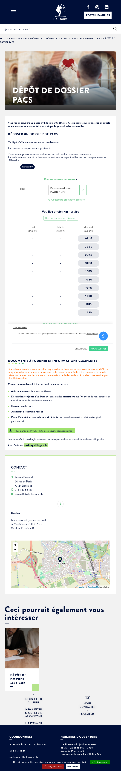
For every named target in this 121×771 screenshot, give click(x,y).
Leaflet (81, 586)
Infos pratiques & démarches (27, 38)
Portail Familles (98, 15)
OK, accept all (101, 762)
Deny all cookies (54, 766)
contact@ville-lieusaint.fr (23, 756)
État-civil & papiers (71, 38)
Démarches (52, 38)
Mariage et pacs (93, 38)
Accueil (4, 38)
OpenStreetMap (93, 586)
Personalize (72, 766)
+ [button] (15, 545)
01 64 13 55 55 (17, 750)
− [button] (15, 549)
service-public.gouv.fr (36, 445)
